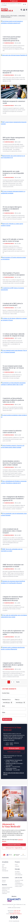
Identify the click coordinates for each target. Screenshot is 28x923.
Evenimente (5, 877)
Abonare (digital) (14, 748)
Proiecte (17, 862)
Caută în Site (7, 719)
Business (4, 884)
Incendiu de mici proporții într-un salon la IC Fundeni (11, 3)
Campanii (17, 866)
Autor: (3, 706)
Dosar (16, 864)
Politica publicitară (19, 884)
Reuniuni (4, 880)
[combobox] (14, 709)
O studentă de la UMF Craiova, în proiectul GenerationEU (13, 304)
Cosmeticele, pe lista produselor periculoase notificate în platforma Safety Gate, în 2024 (13, 400)
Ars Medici (17, 871)
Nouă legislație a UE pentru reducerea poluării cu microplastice (14, 274)
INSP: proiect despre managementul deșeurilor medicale (14, 138)
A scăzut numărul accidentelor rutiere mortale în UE (12, 431)
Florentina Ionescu (9, 43)
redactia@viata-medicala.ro (15, 913)
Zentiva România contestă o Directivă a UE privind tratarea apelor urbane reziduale (12, 463)
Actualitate (5, 862)
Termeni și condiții (19, 880)
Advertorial (4, 890)
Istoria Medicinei (18, 874)
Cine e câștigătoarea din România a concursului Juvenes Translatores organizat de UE (13, 498)
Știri (3, 866)
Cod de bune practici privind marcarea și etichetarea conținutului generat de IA (11, 38)
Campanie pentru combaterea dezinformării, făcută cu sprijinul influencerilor (13, 665)
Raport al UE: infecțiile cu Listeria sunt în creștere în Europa (13, 240)
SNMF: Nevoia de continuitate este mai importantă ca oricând (13, 565)
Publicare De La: (6, 699)
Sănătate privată (5, 888)
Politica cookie (18, 886)
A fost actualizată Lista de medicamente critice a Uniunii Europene (12, 531)
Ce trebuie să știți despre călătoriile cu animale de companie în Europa (13, 335)
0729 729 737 (16, 912)
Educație (17, 869)
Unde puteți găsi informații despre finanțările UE (13, 72)
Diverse (3, 881)
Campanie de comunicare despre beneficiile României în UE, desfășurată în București (13, 598)
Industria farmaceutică (7, 887)
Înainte (18, 682)
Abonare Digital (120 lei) (14, 844)
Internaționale (5, 870)
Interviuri (4, 869)
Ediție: (3, 712)
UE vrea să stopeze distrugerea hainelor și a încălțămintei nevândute (12, 208)
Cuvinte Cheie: (5, 693)
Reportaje (4, 867)
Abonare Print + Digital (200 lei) (14, 848)
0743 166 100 (17, 910)
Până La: (17, 699)
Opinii (3, 864)
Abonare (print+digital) (14, 751)
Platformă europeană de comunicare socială (14, 102)
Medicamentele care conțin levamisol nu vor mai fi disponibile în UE (13, 173)
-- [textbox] (3, 709)
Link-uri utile (18, 877)
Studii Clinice (18, 873)
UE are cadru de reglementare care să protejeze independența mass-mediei (13, 632)
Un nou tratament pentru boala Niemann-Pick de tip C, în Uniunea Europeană (13, 368)
